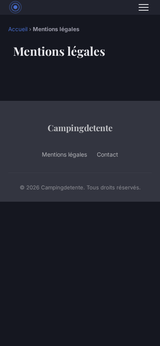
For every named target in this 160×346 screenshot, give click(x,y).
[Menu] (143, 7)
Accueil (17, 29)
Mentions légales (64, 154)
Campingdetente (80, 127)
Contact (107, 154)
